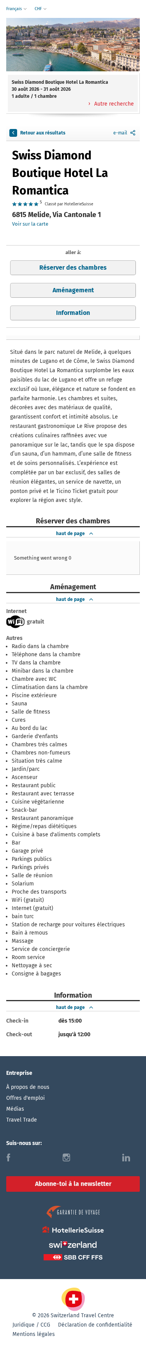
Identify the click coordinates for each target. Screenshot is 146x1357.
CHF (39, 8)
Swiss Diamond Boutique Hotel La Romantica (60, 173)
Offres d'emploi (25, 1098)
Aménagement (73, 290)
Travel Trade (21, 1120)
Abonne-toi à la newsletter (73, 1183)
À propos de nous (27, 1087)
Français (14, 8)
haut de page (70, 533)
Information (73, 312)
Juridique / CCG (31, 1325)
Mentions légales (33, 1334)
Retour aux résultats (42, 133)
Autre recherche (113, 104)
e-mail (120, 133)
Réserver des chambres (73, 267)
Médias (15, 1109)
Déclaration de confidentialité (95, 1325)
